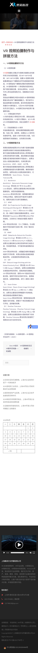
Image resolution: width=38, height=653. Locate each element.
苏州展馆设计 (14, 626)
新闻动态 (8, 45)
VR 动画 (32, 122)
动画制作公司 (29, 623)
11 (10, 436)
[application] (19, 545)
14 (23, 436)
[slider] (17, 552)
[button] (19, 545)
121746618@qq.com (11, 603)
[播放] (4, 553)
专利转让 (24, 626)
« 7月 (10, 451)
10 (5, 436)
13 (19, 436)
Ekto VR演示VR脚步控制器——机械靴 (12, 348)
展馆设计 (5, 626)
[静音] (31, 553)
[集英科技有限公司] (19, 4)
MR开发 (20, 623)
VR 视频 (5, 73)
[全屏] (34, 553)
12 (14, 436)
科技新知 (13, 623)
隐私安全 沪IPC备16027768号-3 (13, 640)
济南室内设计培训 (11, 630)
